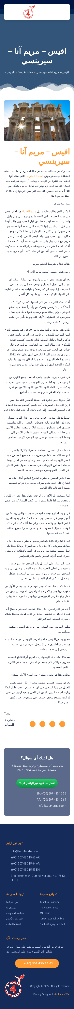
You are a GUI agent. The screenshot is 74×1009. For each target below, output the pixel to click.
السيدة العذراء (35, 176)
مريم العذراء (29, 211)
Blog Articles (25, 72)
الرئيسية (10, 72)
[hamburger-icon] (47, 12)
